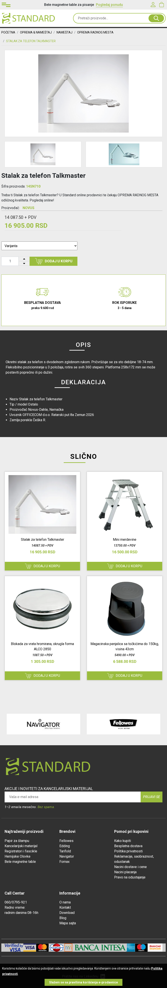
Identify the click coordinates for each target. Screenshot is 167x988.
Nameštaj (64, 32)
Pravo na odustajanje (129, 877)
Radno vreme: (15, 907)
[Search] (156, 18)
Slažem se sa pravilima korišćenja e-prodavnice (83, 982)
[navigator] (43, 724)
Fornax (64, 862)
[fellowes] (123, 724)
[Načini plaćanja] (29, 947)
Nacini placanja (125, 872)
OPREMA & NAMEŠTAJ (36, 32)
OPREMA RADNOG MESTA (95, 32)
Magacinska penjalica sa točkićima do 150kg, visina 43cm (124, 646)
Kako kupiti (122, 841)
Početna (8, 32)
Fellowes (66, 841)
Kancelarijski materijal (21, 846)
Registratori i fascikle (21, 851)
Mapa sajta (67, 923)
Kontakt (65, 907)
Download (67, 913)
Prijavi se (151, 797)
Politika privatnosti (128, 851)
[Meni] (6, 5)
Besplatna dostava (128, 846)
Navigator (66, 856)
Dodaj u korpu (58, 261)
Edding (64, 846)
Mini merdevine (124, 539)
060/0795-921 (16, 902)
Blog (62, 918)
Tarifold (65, 851)
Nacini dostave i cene (130, 867)
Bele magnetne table (20, 862)
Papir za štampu (17, 841)
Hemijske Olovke (17, 856)
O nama (65, 902)
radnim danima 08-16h (21, 913)
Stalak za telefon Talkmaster (42, 539)
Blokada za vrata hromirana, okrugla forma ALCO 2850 (42, 646)
